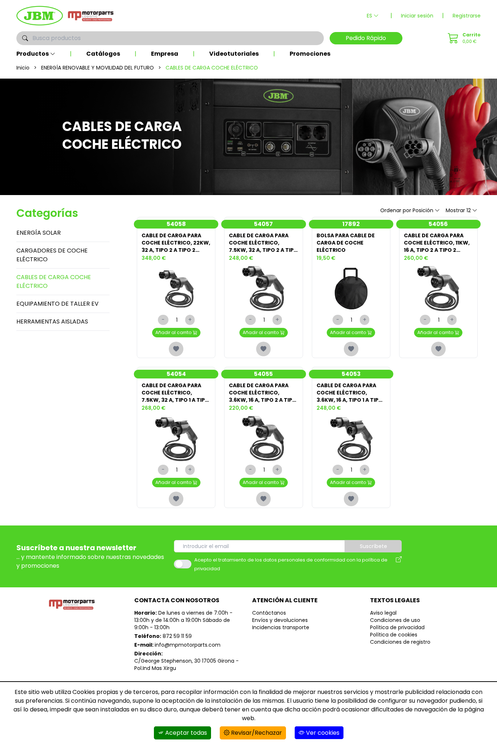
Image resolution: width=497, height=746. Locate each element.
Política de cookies (393, 634)
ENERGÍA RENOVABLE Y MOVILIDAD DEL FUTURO (97, 67)
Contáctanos (269, 612)
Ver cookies (322, 733)
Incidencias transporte (280, 627)
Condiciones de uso (395, 620)
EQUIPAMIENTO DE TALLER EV (57, 303)
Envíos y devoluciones (280, 620)
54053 (351, 374)
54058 (176, 224)
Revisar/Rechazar (256, 733)
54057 (263, 224)
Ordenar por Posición (406, 210)
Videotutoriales (234, 53)
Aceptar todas (185, 733)
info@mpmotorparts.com (187, 644)
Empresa (164, 53)
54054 (176, 374)
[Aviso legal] (399, 564)
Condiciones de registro (400, 642)
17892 (351, 224)
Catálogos (103, 53)
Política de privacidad (397, 627)
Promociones (310, 53)
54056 (438, 224)
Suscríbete (373, 546)
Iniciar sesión (417, 15)
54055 (263, 374)
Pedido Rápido (366, 38)
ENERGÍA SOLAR (38, 233)
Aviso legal (383, 612)
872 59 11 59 (177, 636)
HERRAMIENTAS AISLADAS (52, 321)
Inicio (22, 67)
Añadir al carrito (173, 332)
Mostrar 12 (458, 210)
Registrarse (467, 15)
